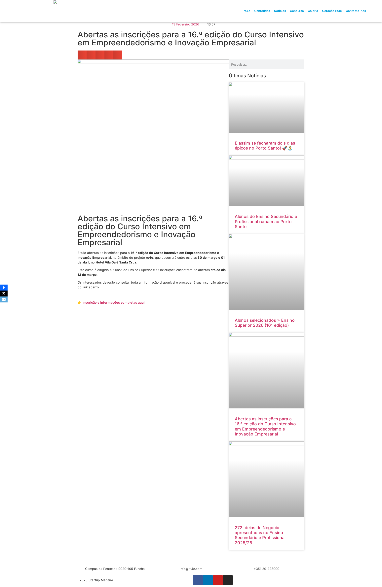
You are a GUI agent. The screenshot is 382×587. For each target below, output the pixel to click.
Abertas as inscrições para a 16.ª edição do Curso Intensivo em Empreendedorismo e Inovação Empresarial (265, 426)
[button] (375, 11)
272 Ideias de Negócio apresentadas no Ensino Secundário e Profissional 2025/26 (260, 535)
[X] (4, 293)
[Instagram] (228, 580)
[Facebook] (4, 288)
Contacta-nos (356, 11)
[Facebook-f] (198, 580)
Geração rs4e (332, 11)
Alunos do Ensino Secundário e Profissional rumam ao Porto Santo (266, 221)
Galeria (313, 11)
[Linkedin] (208, 580)
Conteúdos (262, 11)
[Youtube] (218, 580)
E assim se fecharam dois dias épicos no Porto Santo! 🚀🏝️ (265, 146)
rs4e (247, 11)
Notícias (280, 11)
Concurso (297, 11)
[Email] (4, 299)
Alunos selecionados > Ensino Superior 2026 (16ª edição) (265, 323)
